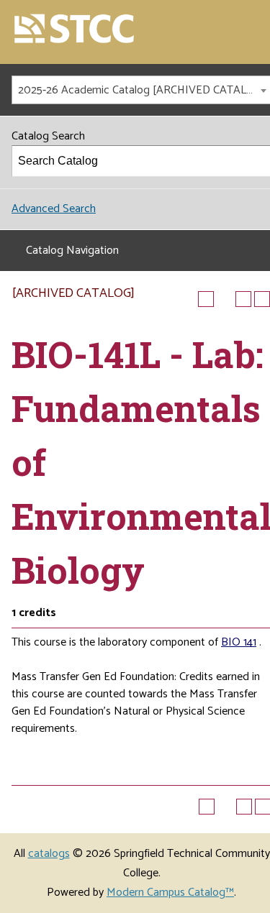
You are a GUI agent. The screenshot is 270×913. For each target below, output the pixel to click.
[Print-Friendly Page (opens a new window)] (243, 299)
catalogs (49, 853)
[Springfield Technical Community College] (74, 30)
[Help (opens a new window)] (262, 299)
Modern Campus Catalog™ (170, 892)
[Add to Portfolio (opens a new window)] (206, 299)
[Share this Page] (225, 299)
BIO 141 (238, 642)
